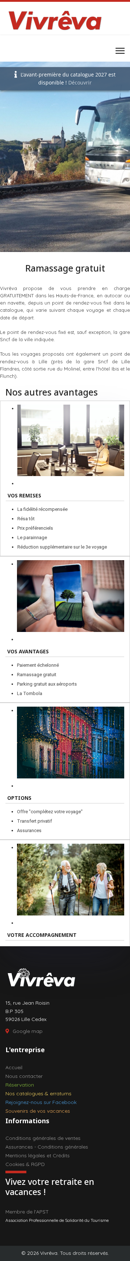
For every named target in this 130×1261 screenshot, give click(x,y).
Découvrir (80, 82)
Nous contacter (24, 1076)
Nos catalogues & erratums (38, 1093)
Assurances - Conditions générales (46, 1146)
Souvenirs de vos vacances (37, 1110)
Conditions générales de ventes (43, 1138)
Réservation (19, 1084)
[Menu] (120, 50)
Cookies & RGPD (25, 1164)
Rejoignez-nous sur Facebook (41, 1102)
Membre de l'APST (27, 1211)
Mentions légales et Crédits (37, 1155)
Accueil (13, 1067)
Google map (28, 1031)
